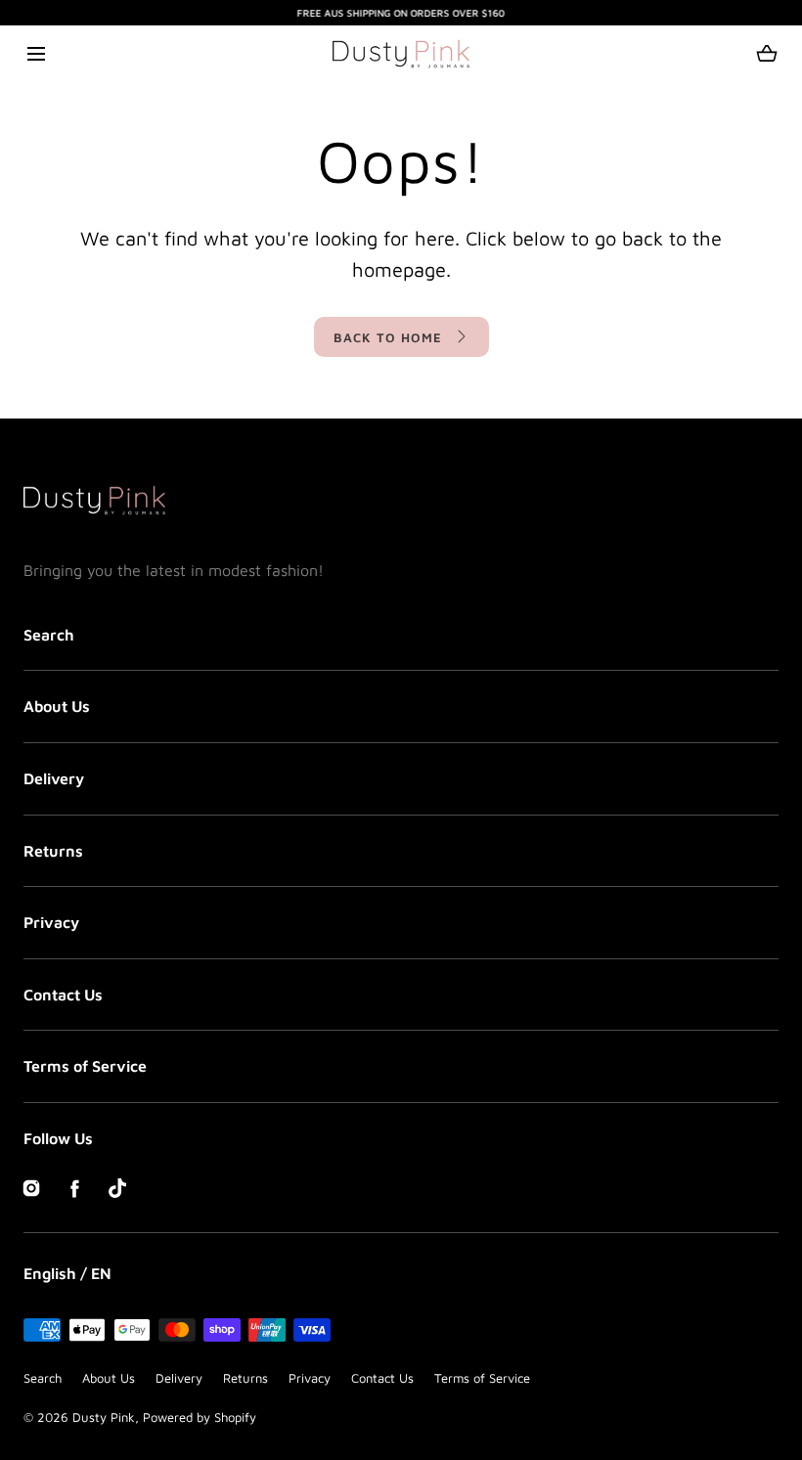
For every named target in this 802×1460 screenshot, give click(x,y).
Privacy (51, 922)
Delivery (53, 778)
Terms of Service (85, 1066)
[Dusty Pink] (401, 53)
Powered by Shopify (199, 1417)
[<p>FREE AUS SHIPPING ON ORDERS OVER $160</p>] (401, 13)
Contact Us (63, 994)
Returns (53, 851)
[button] (35, 53)
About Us (56, 706)
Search (48, 634)
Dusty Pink (103, 1417)
